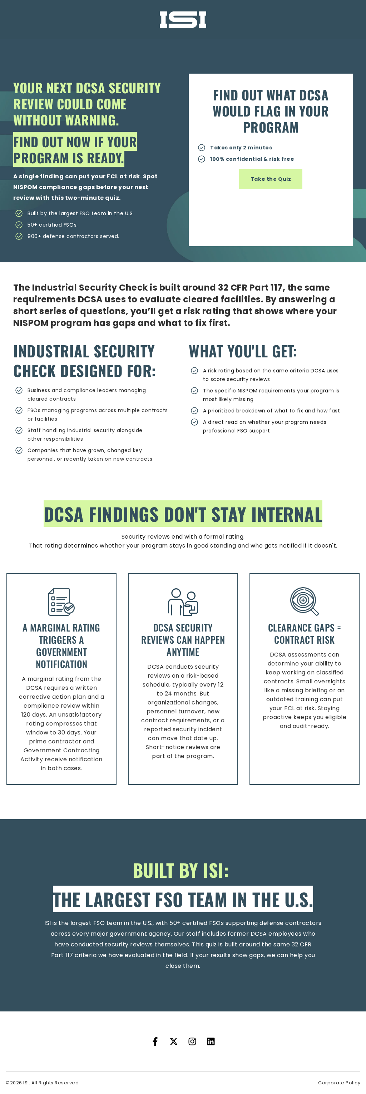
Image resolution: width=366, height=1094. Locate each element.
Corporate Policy (339, 1083)
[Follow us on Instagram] (192, 1041)
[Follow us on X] (174, 1041)
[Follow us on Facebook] (155, 1041)
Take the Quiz (271, 179)
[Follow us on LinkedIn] (211, 1041)
